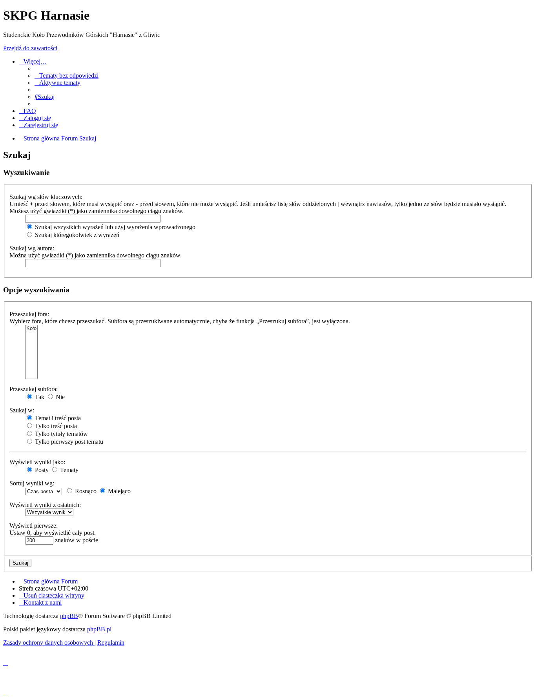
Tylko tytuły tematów (60, 433)
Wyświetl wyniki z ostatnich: (45, 504)
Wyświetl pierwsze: (33, 525)
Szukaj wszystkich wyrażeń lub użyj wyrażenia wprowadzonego (114, 227)
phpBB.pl (99, 629)
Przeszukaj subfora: (33, 389)
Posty (41, 470)
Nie (59, 397)
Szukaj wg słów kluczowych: (45, 196)
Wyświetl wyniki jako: (37, 462)
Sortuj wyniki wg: (31, 483)
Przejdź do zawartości (30, 48)
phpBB (69, 615)
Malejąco (118, 491)
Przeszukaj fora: (29, 314)
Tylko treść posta (55, 426)
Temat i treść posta (57, 418)
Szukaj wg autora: (31, 248)
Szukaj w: (21, 410)
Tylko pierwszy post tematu (68, 441)
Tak (38, 397)
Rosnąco (85, 491)
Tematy (68, 470)
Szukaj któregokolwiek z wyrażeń (76, 235)
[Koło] (31, 328)
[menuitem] (66, 75)
